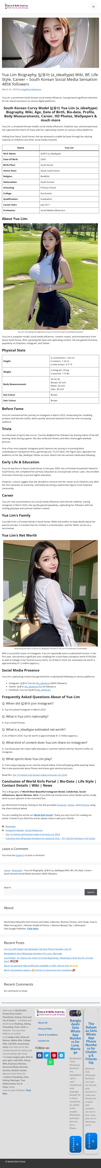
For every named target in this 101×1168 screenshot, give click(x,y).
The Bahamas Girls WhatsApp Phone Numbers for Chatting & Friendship (91, 1043)
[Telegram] (61, 1055)
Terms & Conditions (48, 1034)
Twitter (71, 804)
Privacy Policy (45, 1028)
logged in (20, 855)
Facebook (61, 804)
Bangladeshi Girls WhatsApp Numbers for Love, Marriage (33, 953)
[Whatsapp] (50, 1062)
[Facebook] (39, 1055)
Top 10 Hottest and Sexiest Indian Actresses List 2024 (40, 774)
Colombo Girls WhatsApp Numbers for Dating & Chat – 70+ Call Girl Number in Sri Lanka (50, 838)
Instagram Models (15, 830)
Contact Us (43, 1040)
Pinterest (84, 804)
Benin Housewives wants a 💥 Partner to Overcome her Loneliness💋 (39, 970)
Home (7, 870)
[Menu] (93, 6)
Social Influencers (34, 830)
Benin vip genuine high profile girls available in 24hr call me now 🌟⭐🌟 (41, 965)
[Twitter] (47, 1055)
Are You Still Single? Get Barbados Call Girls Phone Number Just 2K (37, 949)
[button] (70, 1080)
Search (7, 887)
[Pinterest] (54, 1055)
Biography (11, 826)
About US (42, 1022)
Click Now (32, 928)
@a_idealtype (43, 683)
